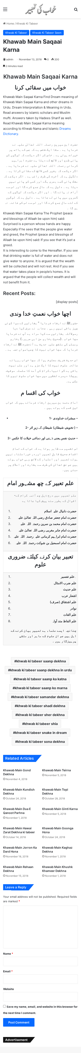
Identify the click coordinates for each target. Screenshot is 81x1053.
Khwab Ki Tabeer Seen (46, 32)
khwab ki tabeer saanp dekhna (41, 661)
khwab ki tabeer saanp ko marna (41, 688)
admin (9, 59)
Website (8, 989)
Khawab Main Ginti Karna (60, 809)
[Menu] (5, 10)
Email (8, 971)
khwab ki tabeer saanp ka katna (41, 679)
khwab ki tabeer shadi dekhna (41, 706)
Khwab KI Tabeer (27, 23)
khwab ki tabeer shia (41, 724)
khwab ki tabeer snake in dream (41, 733)
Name (8, 953)
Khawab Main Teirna (56, 770)
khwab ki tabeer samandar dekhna (41, 697)
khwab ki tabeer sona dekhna (41, 741)
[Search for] (76, 10)
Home (10, 23)
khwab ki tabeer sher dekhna (41, 715)
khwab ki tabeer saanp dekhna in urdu (41, 670)
